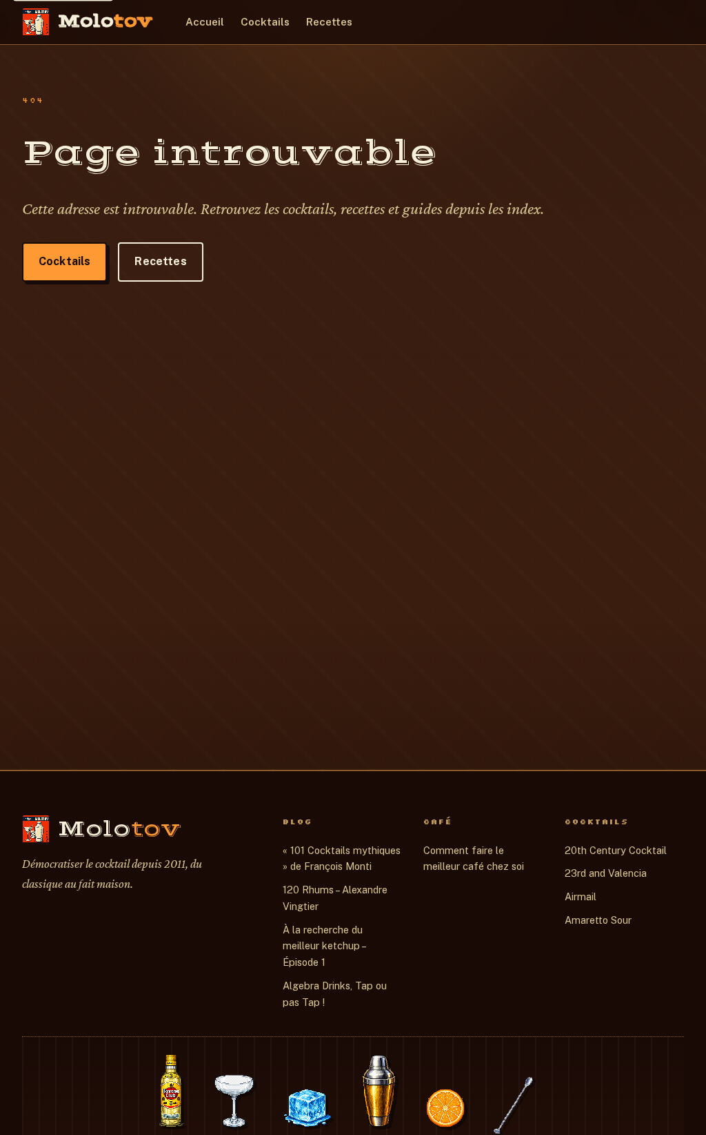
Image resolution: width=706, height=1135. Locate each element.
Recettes (329, 22)
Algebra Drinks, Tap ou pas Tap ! (335, 994)
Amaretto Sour (598, 920)
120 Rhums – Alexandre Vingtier (335, 898)
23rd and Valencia (606, 873)
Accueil (204, 22)
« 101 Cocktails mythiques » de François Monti (342, 858)
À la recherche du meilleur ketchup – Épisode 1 (324, 946)
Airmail (580, 896)
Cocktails (265, 22)
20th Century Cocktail (616, 850)
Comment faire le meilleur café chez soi (473, 858)
